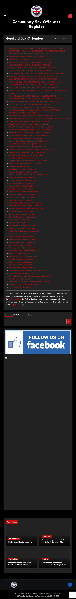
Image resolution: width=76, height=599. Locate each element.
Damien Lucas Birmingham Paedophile (23, 256)
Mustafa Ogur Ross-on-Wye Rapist (21, 211)
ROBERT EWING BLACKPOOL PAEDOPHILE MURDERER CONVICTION (33, 102)
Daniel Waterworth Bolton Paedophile (23, 251)
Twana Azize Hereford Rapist (19, 166)
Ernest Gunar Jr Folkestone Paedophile (23, 192)
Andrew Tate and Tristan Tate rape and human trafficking (30, 282)
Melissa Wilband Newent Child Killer (22, 178)
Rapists (45, 559)
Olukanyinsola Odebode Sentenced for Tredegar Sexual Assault (55, 565)
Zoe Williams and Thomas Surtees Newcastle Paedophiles (30, 276)
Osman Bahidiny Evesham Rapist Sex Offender (26, 138)
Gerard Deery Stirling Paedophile (21, 189)
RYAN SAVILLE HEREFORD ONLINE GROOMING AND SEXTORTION (32, 68)
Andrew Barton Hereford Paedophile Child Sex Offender (29, 133)
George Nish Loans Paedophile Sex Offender (25, 163)
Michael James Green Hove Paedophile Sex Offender (28, 270)
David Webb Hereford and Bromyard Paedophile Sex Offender (31, 127)
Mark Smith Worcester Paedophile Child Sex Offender (28, 54)
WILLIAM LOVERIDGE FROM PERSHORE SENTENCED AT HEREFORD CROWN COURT (38, 48)
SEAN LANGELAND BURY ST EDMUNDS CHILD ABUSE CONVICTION (33, 85)
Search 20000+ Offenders (18, 315)
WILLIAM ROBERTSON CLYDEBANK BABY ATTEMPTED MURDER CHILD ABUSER (37, 99)
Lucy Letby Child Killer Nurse (19, 287)
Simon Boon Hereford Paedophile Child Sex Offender (28, 135)
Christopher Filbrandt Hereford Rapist (23, 285)
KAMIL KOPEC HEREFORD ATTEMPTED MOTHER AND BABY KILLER (32, 107)
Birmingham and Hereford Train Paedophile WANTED (28, 175)
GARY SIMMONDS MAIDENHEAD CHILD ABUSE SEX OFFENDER (31, 59)
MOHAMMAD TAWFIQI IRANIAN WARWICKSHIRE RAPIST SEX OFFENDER (34, 110)
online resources (16, 299)
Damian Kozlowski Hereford (19, 223)
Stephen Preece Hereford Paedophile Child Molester (28, 161)
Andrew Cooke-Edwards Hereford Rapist (24, 231)
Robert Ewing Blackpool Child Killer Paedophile (26, 155)
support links (15, 305)
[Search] (69, 321)
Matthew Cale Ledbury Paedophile (21, 183)
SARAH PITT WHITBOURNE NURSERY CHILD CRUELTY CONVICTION (33, 79)
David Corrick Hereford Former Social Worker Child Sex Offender (32, 116)
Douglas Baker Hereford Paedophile (22, 242)
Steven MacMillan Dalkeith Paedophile (23, 194)
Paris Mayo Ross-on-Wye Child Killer (22, 225)
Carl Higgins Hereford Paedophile (21, 262)
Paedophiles (46, 536)
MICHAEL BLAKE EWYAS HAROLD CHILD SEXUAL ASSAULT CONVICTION (35, 82)
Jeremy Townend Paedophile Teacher (23, 234)
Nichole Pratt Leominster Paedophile (22, 214)
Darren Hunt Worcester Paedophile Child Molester (27, 152)
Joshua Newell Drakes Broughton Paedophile (25, 206)
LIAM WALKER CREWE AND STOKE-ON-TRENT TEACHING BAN (31, 71)
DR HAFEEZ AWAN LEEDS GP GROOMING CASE (25, 113)
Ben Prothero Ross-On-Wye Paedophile (23, 239)
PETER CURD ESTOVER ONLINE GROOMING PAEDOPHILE (29, 104)
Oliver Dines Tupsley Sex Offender (21, 259)
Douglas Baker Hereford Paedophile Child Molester (27, 57)
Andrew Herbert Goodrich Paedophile (22, 237)
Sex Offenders (14, 538)
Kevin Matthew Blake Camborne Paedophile (25, 203)
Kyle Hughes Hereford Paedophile (21, 273)
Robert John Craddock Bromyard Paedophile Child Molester (31, 149)
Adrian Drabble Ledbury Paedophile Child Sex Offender (29, 124)
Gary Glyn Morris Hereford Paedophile (23, 217)
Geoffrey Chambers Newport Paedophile (23, 248)
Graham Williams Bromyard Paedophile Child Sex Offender (30, 130)
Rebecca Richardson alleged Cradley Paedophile (26, 209)
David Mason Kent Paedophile (20, 279)
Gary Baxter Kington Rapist (19, 253)
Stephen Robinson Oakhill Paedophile (22, 186)
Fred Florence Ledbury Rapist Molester (23, 158)
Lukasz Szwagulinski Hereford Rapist (22, 180)
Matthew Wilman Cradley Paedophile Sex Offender (27, 147)
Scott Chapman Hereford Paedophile (22, 169)
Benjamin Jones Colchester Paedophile (23, 172)
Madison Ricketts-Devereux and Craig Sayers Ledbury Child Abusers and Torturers (39, 118)
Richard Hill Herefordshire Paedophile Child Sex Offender (30, 141)
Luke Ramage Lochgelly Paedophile (22, 197)
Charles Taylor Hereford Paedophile (22, 228)
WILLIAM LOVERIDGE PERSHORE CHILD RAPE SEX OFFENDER (31, 62)
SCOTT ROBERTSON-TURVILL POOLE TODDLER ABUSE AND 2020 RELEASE (36, 73)
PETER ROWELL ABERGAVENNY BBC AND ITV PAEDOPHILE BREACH (33, 88)
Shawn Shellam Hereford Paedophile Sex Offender (27, 144)
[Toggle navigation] (5, 16)
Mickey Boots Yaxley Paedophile (20, 200)
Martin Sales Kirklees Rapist (19, 220)
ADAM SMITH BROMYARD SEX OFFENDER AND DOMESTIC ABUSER (33, 76)
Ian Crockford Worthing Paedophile (22, 268)
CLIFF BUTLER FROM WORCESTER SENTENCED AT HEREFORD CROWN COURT (37, 51)
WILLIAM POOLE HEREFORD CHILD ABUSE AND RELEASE (29, 65)
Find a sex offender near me (20, 542)
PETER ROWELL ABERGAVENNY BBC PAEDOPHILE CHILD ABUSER (32, 96)
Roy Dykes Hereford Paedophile (20, 265)
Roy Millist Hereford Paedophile (20, 245)
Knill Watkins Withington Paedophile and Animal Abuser (29, 121)
